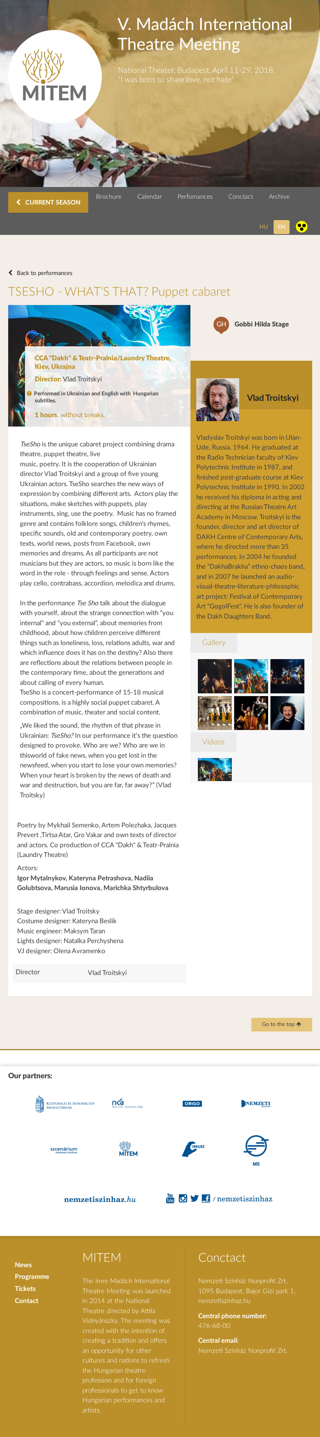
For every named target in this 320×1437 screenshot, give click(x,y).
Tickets (25, 1288)
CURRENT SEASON (52, 202)
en (281, 227)
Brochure (108, 197)
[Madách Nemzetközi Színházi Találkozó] (55, 121)
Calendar (149, 197)
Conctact (240, 197)
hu (264, 227)
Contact (26, 1301)
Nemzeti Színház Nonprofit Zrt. (243, 1350)
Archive (279, 197)
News (23, 1265)
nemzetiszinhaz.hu (224, 1301)
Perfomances (195, 197)
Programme (32, 1276)
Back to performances (44, 273)
